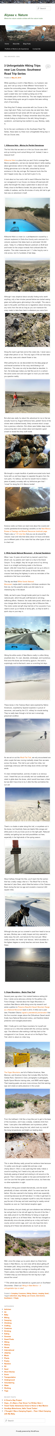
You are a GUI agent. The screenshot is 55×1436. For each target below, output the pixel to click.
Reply (16, 1298)
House (6, 1347)
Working (7, 1388)
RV (5, 1366)
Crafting (7, 1325)
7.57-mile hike (20, 534)
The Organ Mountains (12, 1072)
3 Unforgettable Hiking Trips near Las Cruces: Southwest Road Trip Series (22, 69)
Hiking (29, 1293)
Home (7, 44)
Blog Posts (27, 44)
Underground (9, 1380)
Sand (46, 1293)
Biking (6, 1317)
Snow (6, 1374)
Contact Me (37, 49)
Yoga (6, 1390)
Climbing (8, 1323)
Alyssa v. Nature (16, 15)
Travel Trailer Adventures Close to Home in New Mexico (26, 1405)
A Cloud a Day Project (13, 1400)
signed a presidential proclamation (34, 1012)
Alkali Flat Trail (25, 757)
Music (6, 1355)
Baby (6, 1314)
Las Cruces (31, 1296)
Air (5, 1312)
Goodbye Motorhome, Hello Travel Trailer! (20, 1408)
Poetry (6, 1361)
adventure (13, 1296)
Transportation (10, 1377)
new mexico (40, 1296)
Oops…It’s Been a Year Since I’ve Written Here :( (23, 1403)
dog (19, 1296)
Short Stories (9, 1371)
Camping (14, 1293)
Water (6, 1385)
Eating (6, 1333)
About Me (16, 44)
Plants (6, 1358)
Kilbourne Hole (9, 160)
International (9, 1350)
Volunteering (9, 1382)
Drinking (7, 1331)
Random (7, 1363)
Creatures (22, 1293)
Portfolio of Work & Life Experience (17, 49)
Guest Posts (9, 1339)
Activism (7, 1309)
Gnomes (7, 1336)
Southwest (8, 1298)
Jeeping (41, 1293)
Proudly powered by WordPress (27, 1431)
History (34, 1293)
